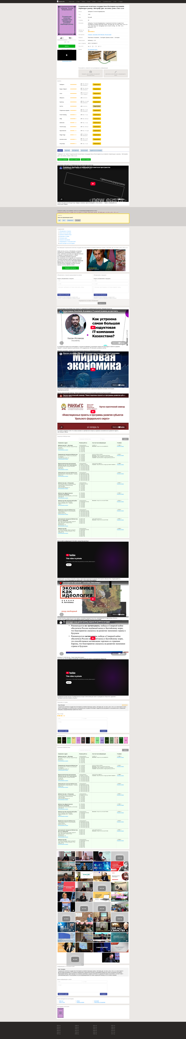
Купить (67, 46)
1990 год (77, 1028)
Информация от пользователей (67, 241)
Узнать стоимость (74, 159)
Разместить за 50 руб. (63, 294)
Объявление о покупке (65, 231)
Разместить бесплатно (100, 294)
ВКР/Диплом (101, 34)
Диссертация (108, 34)
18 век (83, 1)
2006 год (95, 1033)
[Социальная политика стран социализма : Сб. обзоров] (121, 740)
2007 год (113, 1025)
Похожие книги (63, 238)
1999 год (77, 1032)
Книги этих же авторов (65, 233)
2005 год (95, 1032)
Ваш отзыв (60, 713)
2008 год (113, 1027)
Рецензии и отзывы (64, 236)
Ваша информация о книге (64, 979)
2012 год (113, 1033)
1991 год (77, 1030)
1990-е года (62, 1002)
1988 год (77, 1025)
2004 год (95, 1030)
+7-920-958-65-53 (120, 472)
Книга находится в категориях (67, 243)
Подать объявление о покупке (65, 278)
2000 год (77, 1033)
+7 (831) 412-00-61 (120, 482)
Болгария (96, 1001)
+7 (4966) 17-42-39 (120, 463)
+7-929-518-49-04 (120, 454)
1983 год (58, 1027)
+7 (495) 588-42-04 (120, 445)
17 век (78, 1)
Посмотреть (97, 84)
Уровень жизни (80, 1002)
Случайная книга (107, 1)
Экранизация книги (66, 61)
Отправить (103, 731)
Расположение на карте (63, 449)
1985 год (58, 1030)
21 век (99, 1)
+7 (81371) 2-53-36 (120, 509)
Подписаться (102, 303)
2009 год (113, 1028)
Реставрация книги (92, 49)
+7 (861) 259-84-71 (120, 518)
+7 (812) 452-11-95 (120, 500)
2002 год (95, 1027)
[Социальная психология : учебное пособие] (69, 740)
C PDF (114, 1)
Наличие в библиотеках (65, 234)
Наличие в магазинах (65, 240)
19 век (88, 1)
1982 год (58, 1025)
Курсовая (95, 34)
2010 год (113, 1030)
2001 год (95, 1025)
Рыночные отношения (99, 1002)
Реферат (90, 34)
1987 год (58, 1033)
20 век (93, 1)
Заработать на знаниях (96, 150)
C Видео (121, 1)
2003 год (95, 1028)
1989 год (77, 1027)
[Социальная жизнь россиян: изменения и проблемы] (59, 740)
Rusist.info (62, 1)
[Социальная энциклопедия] (116, 740)
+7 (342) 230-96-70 (120, 493)
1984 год (58, 1028)
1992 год (61, 1001)
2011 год (113, 1032)
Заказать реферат (62, 159)
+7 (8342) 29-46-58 (120, 528)
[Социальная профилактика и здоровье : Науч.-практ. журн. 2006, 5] (97, 740)
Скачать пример (86, 159)
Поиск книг (71, 1)
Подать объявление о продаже (102, 278)
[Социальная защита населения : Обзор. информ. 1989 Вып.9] (93, 740)
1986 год (58, 1032)
